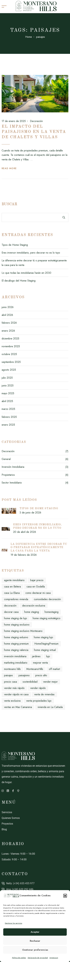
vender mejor (50, 682)
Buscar (9, 204)
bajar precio (36, 580)
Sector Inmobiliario (12, 482)
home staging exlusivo (16, 637)
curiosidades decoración (47, 599)
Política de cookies (19, 957)
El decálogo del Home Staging (18, 281)
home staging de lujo (15, 618)
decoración (10, 605)
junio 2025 (8, 385)
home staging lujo (43, 637)
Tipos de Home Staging (15, 245)
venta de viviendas (44, 694)
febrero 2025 (9, 417)
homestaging (51, 612)
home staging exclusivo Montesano (23, 631)
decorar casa (11, 612)
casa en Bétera (12, 586)
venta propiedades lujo (38, 701)
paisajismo (24, 675)
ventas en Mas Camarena (18, 707)
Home (28, 37)
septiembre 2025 (11, 362)
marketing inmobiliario (15, 663)
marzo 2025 (8, 409)
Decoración (36, 121)
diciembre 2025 (10, 338)
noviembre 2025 (11, 346)
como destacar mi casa (38, 593)
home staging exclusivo (16, 624)
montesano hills (12, 669)
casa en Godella (36, 586)
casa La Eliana (12, 593)
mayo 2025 (8, 393)
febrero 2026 (9, 323)
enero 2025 (8, 425)
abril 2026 (7, 315)
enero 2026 (8, 331)
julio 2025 (7, 378)
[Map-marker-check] (18, 790)
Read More (9, 168)
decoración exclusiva (33, 605)
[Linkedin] (7, 790)
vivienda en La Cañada (50, 707)
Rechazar (35, 941)
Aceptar (35, 932)
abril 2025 (7, 401)
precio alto (41, 675)
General (6, 459)
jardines (36, 656)
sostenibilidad (30, 682)
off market (54, 669)
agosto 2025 (9, 370)
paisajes (8, 675)
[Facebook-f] (13, 790)
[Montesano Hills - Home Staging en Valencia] (36, 6)
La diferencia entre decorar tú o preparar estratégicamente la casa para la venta (39, 547)
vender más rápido (14, 688)
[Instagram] (2, 790)
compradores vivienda (16, 599)
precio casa (10, 682)
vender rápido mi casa (16, 694)
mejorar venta (40, 663)
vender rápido (38, 688)
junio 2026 (8, 307)
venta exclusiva (12, 701)
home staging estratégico (46, 618)
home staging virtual (45, 650)
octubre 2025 (9, 354)
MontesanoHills (34, 669)
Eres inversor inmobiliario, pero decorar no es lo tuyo (31, 253)
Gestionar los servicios (13, 923)
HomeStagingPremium (46, 644)
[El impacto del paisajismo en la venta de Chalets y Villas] (35, 93)
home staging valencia (16, 650)
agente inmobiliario (14, 580)
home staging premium (16, 644)
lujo (48, 656)
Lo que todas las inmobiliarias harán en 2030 (26, 273)
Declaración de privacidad (38, 957)
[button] (65, 895)
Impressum (53, 957)
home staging (31, 612)
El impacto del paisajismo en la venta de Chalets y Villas (34, 132)
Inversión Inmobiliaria (13, 467)
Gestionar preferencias (35, 950)
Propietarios (8, 475)
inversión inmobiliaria (15, 656)
